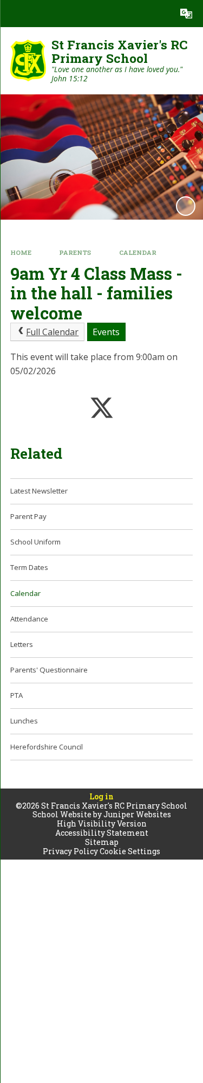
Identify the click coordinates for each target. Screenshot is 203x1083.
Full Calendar (52, 332)
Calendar (137, 252)
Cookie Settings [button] (130, 851)
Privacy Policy (70, 851)
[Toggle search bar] (159, 13)
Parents (75, 252)
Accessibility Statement (101, 833)
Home (20, 252)
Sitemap (102, 842)
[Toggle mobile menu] (13, 13)
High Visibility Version (102, 823)
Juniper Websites (137, 814)
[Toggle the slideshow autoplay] (185, 206)
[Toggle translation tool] (186, 13)
